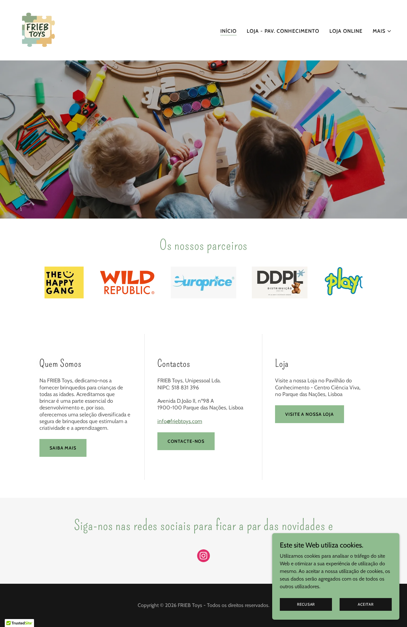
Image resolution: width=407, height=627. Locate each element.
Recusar (306, 604)
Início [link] (228, 31)
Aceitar (365, 604)
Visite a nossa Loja (309, 414)
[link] (37, 30)
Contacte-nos (186, 441)
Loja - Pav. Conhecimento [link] (283, 31)
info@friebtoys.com (179, 421)
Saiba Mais (63, 448)
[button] (382, 31)
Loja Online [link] (345, 31)
